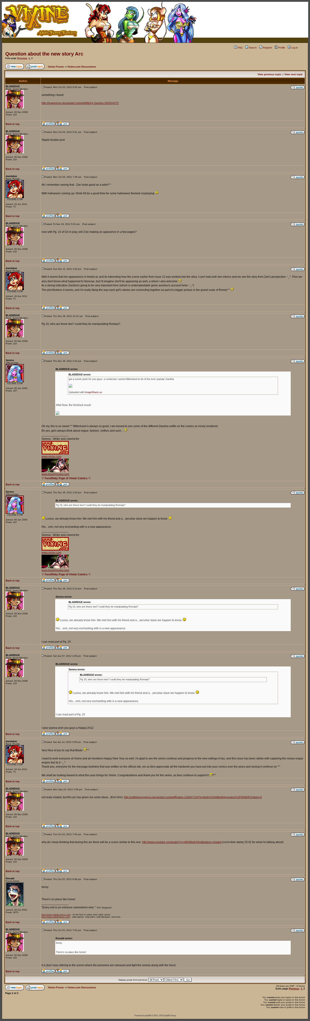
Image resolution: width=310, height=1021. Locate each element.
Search (253, 47)
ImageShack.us (93, 392)
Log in (294, 47)
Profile (281, 47)
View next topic (293, 74)
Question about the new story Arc (44, 54)
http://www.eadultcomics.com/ (56, 915)
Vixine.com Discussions (81, 66)
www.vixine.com (51, 456)
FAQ (240, 47)
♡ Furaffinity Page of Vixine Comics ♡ (66, 478)
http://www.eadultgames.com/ (56, 917)
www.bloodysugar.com (55, 474)
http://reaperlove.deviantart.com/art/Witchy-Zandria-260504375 (80, 103)
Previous (22, 58)
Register (267, 47)
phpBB (148, 1015)
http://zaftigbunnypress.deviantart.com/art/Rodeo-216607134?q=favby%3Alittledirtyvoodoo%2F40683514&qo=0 (193, 797)
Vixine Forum (56, 66)
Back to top (13, 124)
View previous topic (269, 74)
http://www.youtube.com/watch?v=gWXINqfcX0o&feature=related (181, 842)
